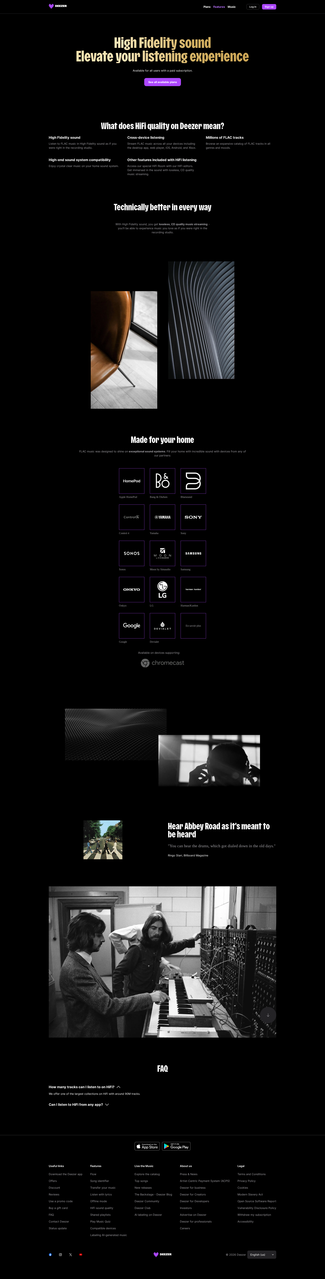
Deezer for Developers (194, 1201)
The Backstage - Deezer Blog (153, 1194)
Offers (53, 1181)
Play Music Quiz (100, 1221)
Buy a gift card (58, 1208)
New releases (143, 1187)
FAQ (51, 1214)
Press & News (188, 1174)
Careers (185, 1228)
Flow (93, 1174)
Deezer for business (192, 1187)
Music (232, 6)
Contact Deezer (59, 1221)
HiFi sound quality (101, 1208)
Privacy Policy (246, 1181)
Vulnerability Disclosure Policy (256, 1208)
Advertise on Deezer (193, 1214)
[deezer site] (163, 1254)
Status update (58, 1228)
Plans (207, 6)
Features (219, 6)
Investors (186, 1208)
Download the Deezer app (65, 1174)
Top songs (141, 1181)
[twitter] (71, 1255)
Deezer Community (147, 1201)
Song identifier (99, 1181)
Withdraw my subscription (254, 1214)
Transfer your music (103, 1187)
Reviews (54, 1194)
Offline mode (98, 1201)
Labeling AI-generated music (108, 1235)
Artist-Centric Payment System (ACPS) (205, 1181)
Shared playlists (100, 1214)
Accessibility (245, 1221)
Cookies (242, 1187)
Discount (54, 1187)
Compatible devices (103, 1228)
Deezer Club (142, 1208)
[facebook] (50, 1255)
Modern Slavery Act (250, 1194)
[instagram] (60, 1255)
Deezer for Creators (193, 1194)
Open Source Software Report (256, 1201)
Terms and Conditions (251, 1174)
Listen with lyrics (101, 1194)
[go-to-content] (268, 1015)
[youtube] (81, 1255)
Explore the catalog (147, 1174)
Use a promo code (61, 1201)
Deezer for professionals (196, 1221)
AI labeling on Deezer (148, 1214)
